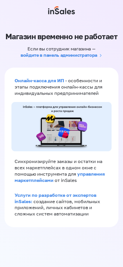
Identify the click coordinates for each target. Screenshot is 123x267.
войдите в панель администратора (59, 55)
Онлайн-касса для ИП (39, 80)
